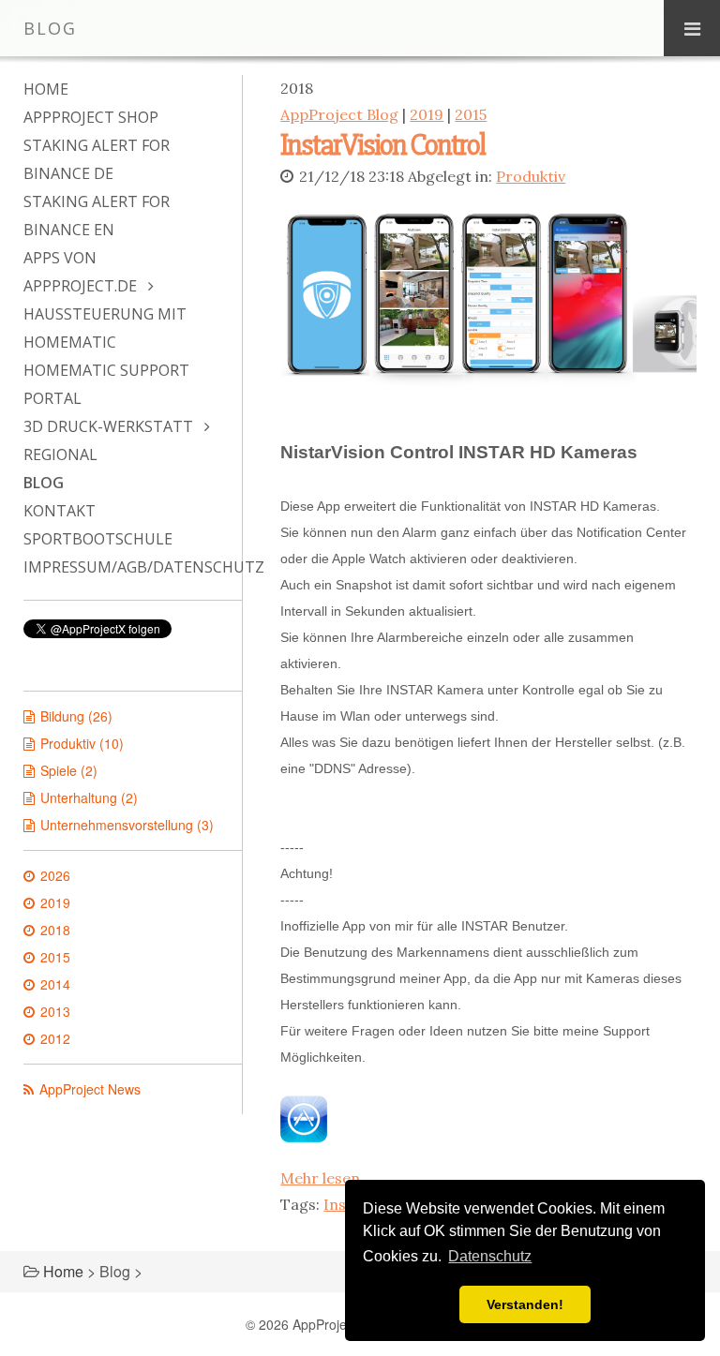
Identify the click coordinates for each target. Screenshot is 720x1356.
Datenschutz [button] (490, 1256)
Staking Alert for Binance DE (96, 159)
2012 (55, 1038)
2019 (426, 114)
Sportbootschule (97, 539)
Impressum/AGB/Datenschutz (123, 567)
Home (45, 89)
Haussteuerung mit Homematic (105, 328)
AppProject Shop (90, 117)
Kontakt (59, 510)
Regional (60, 454)
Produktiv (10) (82, 743)
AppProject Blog (339, 114)
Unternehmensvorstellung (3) (127, 824)
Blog (43, 482)
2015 (471, 114)
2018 (55, 929)
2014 (55, 984)
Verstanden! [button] (525, 1304)
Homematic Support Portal (106, 384)
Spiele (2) (69, 770)
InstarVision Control (382, 145)
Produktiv (530, 176)
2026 (55, 875)
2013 (55, 1011)
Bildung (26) (76, 716)
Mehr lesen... (325, 1178)
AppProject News (90, 1089)
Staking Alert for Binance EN (96, 215)
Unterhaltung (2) (89, 797)
